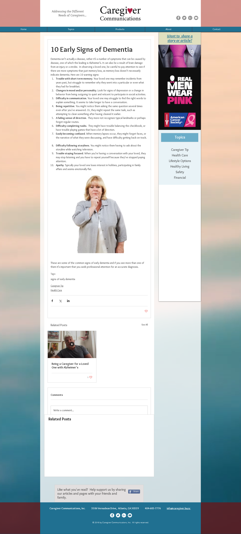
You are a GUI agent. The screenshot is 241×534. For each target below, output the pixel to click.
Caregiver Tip (57, 285)
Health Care (56, 290)
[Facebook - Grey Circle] (178, 18)
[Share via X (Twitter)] (60, 300)
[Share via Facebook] (52, 300)
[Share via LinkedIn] (68, 300)
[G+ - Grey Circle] (190, 18)
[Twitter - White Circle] (118, 515)
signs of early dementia (63, 279)
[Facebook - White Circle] (112, 515)
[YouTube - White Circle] (130, 515)
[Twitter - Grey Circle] (184, 18)
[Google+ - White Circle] (124, 515)
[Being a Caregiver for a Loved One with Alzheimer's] (72, 344)
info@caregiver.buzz (179, 508)
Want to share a (180, 36)
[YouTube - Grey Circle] (196, 18)
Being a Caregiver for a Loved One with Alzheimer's (70, 365)
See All (144, 324)
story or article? (180, 40)
